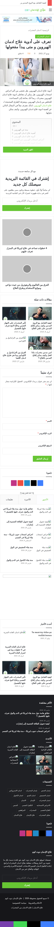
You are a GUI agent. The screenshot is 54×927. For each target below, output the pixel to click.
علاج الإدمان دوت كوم (13, 898)
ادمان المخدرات (34, 30)
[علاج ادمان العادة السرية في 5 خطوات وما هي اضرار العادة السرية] (13, 637)
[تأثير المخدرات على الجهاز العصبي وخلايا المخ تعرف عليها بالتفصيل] (14, 313)
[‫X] (34, 483)
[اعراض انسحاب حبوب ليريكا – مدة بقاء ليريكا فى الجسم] (43, 538)
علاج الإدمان (30, 815)
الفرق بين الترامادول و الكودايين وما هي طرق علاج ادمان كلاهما (14, 355)
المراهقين (21, 810)
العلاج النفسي (45, 810)
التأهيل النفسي (27, 805)
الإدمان (32, 800)
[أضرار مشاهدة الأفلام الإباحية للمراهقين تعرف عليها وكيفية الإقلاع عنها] (44, 749)
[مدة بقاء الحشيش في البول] (43, 551)
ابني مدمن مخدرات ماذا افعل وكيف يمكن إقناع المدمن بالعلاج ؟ (42, 355)
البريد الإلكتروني (45, 433)
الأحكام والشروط (35, 903)
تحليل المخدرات (44, 815)
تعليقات (9, 499)
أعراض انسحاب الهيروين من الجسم (29, 140)
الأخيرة (27, 499)
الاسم (49, 421)
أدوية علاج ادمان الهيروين (24, 136)
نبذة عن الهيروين (21, 130)
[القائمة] (50, 11)
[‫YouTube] (20, 483)
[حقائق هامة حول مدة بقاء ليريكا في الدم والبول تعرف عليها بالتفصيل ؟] (43, 512)
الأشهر (45, 499)
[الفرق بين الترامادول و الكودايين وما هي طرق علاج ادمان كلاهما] (14, 343)
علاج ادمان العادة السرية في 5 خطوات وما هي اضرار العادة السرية (15, 650)
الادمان (23, 800)
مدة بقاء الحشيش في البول (21, 547)
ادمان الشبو (31, 796)
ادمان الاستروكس (15, 791)
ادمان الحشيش (44, 796)
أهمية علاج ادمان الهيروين (24, 133)
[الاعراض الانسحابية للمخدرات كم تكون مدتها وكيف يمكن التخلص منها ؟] (10, 759)
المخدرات (32, 810)
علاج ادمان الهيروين (43, 105)
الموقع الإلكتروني (45, 446)
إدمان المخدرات (31, 791)
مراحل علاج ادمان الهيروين (25, 146)
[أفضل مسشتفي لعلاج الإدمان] (27, 19)
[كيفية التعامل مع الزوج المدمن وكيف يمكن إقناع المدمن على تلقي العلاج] (40, 313)
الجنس (15, 805)
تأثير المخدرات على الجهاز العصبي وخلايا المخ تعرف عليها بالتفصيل (15, 325)
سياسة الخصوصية (19, 903)
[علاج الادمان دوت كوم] (35, 10)
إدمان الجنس (45, 791)
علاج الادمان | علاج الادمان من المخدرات (27, 908)
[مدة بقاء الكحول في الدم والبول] (43, 564)
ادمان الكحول (18, 796)
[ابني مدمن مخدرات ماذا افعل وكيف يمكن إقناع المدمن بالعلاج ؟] (40, 343)
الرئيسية (46, 30)
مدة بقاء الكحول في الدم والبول (19, 560)
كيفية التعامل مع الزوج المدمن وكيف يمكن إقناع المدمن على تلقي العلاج (41, 325)
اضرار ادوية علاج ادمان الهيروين (27, 143)
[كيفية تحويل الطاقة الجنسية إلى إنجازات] (43, 525)
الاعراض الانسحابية (43, 805)
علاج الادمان (18, 815)
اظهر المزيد (28, 149)
